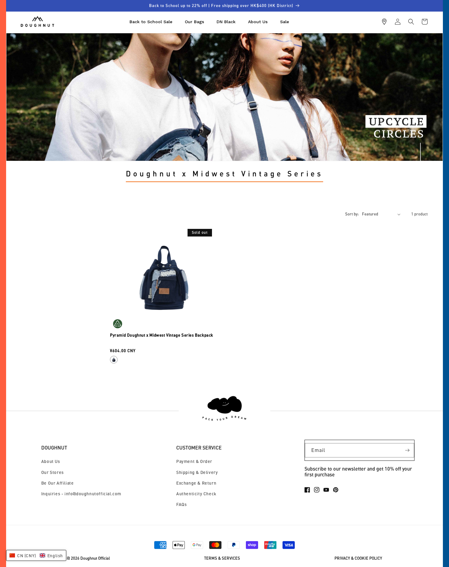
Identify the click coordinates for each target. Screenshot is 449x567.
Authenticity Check (196, 493)
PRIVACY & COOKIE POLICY (358, 558)
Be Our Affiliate (57, 483)
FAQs (181, 504)
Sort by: (352, 213)
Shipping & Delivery (197, 472)
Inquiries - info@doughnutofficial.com (81, 493)
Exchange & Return (196, 483)
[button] (411, 21)
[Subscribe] (407, 450)
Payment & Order (194, 461)
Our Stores (52, 472)
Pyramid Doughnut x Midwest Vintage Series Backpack (161, 335)
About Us (50, 461)
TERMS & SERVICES (222, 558)
